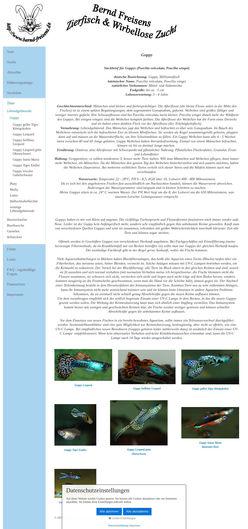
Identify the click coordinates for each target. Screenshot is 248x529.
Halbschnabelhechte (24, 201)
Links (11, 259)
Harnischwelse (17, 219)
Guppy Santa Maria (26, 159)
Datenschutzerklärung (118, 525)
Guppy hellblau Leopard (23, 142)
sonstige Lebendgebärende (22, 209)
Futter (11, 249)
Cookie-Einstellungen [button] (123, 518)
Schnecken (14, 237)
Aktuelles (14, 72)
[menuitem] (24, 52)
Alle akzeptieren (137, 511)
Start (10, 52)
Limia (14, 195)
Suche (11, 62)
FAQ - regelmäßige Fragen (21, 272)
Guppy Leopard (23, 134)
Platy (13, 184)
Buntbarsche (15, 225)
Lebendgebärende (19, 111)
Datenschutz (16, 284)
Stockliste (14, 93)
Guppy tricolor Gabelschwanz (23, 173)
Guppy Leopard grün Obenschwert (27, 152)
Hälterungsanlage (20, 82)
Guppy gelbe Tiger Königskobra (25, 126)
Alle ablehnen (109, 511)
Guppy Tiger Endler (26, 165)
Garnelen (13, 231)
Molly (14, 189)
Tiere (10, 103)
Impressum (15, 294)
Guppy (14, 118)
